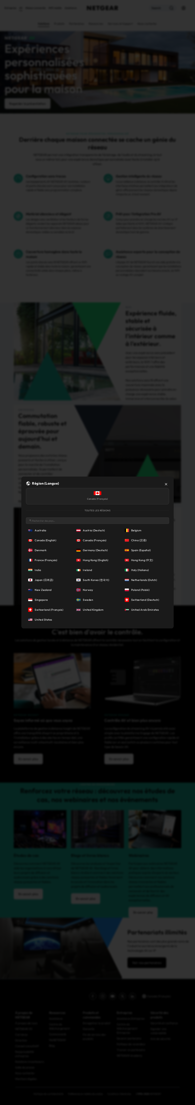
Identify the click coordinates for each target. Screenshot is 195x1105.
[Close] (166, 484)
